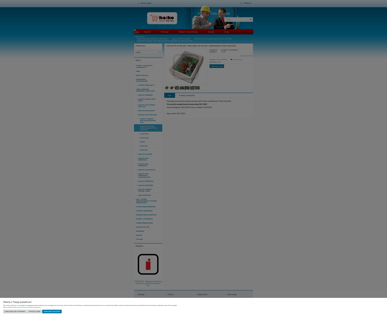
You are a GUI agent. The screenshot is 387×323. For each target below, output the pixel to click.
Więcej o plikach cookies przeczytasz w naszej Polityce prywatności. (22, 307)
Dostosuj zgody (34, 311)
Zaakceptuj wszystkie (52, 311)
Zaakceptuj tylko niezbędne (15, 311)
